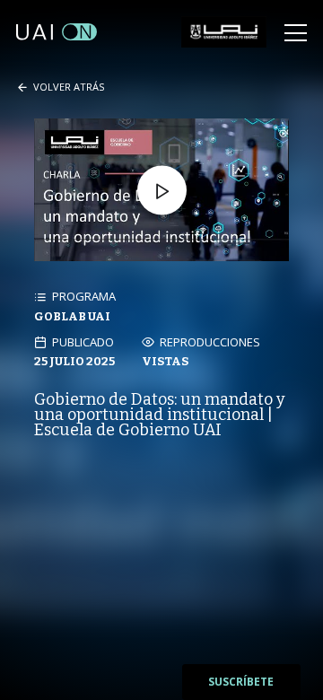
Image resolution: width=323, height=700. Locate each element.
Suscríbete (241, 681)
